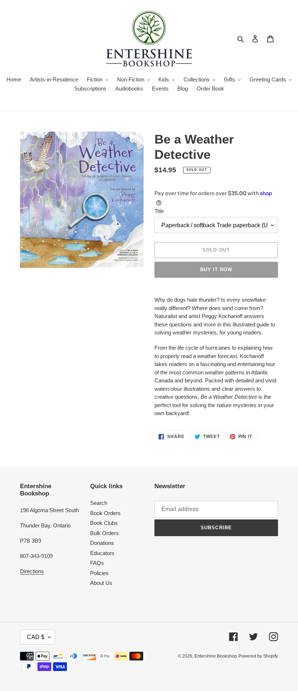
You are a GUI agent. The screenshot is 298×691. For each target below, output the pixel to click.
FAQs (97, 563)
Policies (99, 573)
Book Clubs (104, 523)
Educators (102, 553)
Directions (32, 571)
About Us (101, 583)
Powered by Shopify (258, 656)
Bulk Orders (104, 533)
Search (98, 503)
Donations (102, 543)
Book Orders (105, 513)
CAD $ (35, 637)
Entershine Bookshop (215, 656)
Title (159, 211)
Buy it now (216, 269)
